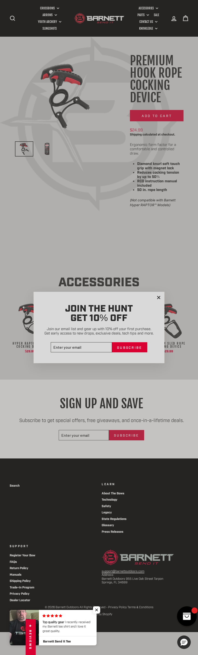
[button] (96, 610)
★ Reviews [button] (31, 637)
